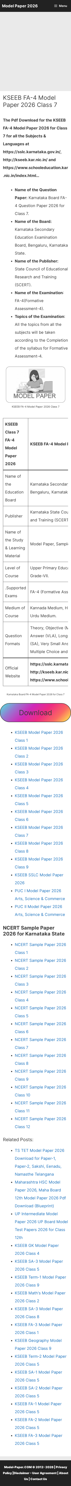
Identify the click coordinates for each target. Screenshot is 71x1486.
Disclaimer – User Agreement (35, 1473)
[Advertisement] (35, 51)
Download (35, 712)
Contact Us (38, 1479)
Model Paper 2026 (20, 6)
